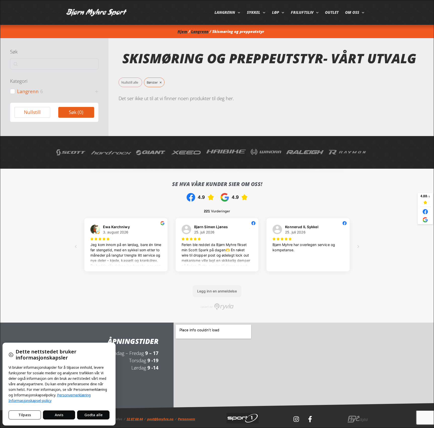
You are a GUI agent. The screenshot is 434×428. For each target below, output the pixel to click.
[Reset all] (130, 82)
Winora (266, 152)
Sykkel (253, 12)
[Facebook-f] (310, 419)
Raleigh (305, 152)
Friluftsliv (302, 12)
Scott (71, 152)
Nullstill (32, 112)
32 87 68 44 (135, 419)
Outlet (332, 12)
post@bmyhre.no (160, 419)
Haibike (226, 152)
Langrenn (224, 12)
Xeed (186, 152)
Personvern (186, 419)
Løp (275, 12)
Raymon (347, 152)
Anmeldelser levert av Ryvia (217, 306)
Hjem (182, 31)
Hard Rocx (111, 152)
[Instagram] (296, 419)
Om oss (352, 12)
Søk (76, 112)
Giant (151, 152)
